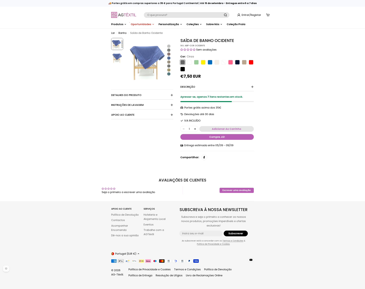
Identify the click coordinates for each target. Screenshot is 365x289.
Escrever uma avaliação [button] (236, 190)
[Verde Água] (196, 62)
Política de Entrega (140, 275)
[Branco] (189, 62)
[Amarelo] (203, 62)
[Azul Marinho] (237, 62)
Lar (113, 33)
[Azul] (210, 62)
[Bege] (217, 62)
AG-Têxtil (117, 274)
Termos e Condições (232, 240)
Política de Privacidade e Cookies (213, 244)
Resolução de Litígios (169, 275)
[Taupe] (244, 62)
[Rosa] (230, 62)
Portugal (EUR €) (125, 253)
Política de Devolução (218, 269)
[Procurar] (225, 15)
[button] (188, 49)
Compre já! (217, 137)
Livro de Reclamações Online (204, 275)
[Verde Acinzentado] (223, 62)
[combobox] (186, 15)
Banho (122, 33)
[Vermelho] (251, 62)
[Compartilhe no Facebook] (204, 157)
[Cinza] (182, 62)
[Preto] (182, 69)
